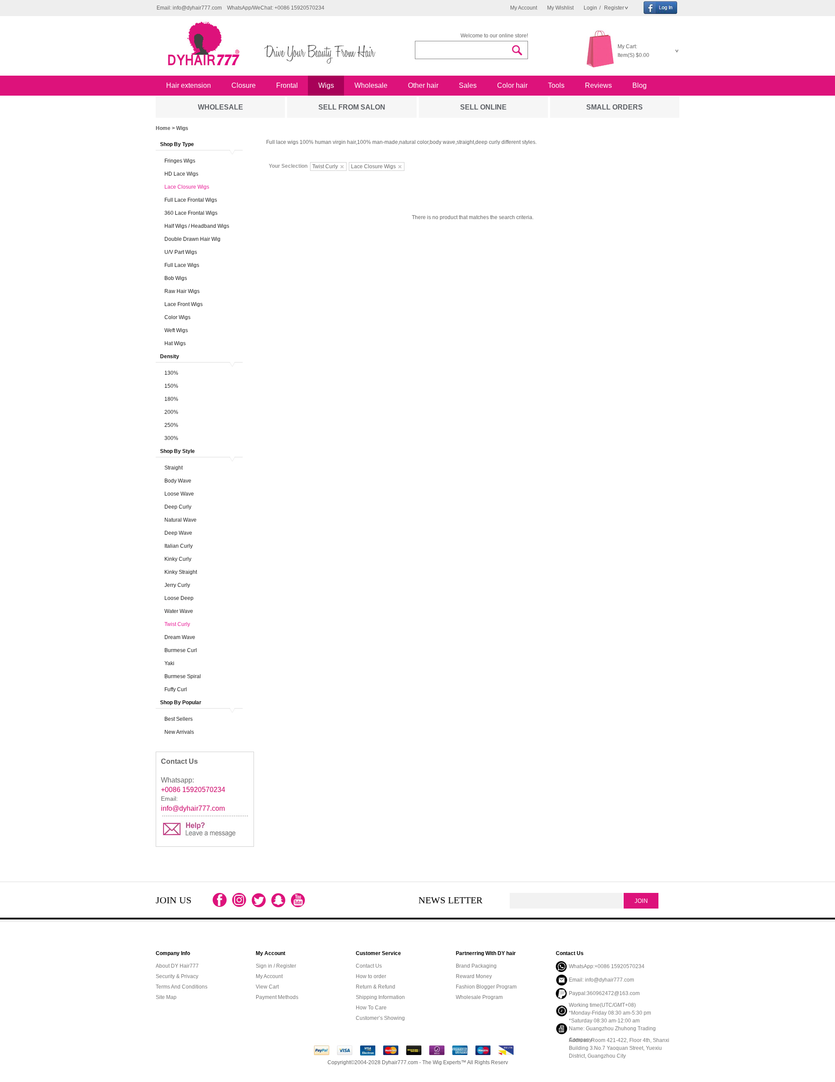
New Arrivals (179, 732)
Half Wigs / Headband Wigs (196, 226)
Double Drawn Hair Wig (192, 239)
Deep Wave (178, 533)
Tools (556, 85)
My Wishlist (560, 8)
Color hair (512, 85)
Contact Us (369, 966)
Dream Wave (179, 637)
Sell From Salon (351, 107)
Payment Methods (277, 997)
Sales (468, 85)
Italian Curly (178, 546)
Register (613, 8)
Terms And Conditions (181, 987)
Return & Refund (375, 987)
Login (590, 8)
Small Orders (614, 107)
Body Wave (177, 481)
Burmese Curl (180, 650)
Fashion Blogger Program (486, 987)
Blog (639, 85)
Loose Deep (179, 598)
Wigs (326, 85)
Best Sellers (178, 719)
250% (171, 425)
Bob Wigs (175, 278)
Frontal (287, 85)
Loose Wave (179, 494)
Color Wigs (177, 317)
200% (171, 412)
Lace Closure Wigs (186, 187)
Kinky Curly (177, 559)
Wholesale (370, 85)
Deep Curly (177, 507)
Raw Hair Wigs (182, 291)
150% (171, 386)
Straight (173, 468)
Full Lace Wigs (181, 265)
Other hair (423, 85)
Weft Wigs (176, 330)
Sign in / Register (276, 966)
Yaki (169, 663)
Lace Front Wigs (183, 304)
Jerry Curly (177, 585)
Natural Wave (180, 520)
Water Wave (178, 611)
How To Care (371, 1008)
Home (163, 128)
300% (171, 438)
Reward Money (474, 976)
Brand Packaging (476, 966)
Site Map (166, 997)
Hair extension (188, 85)
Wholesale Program (479, 997)
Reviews (598, 85)
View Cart (267, 987)
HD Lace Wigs (181, 174)
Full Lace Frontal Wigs (190, 200)
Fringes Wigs (179, 161)
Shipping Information (380, 997)
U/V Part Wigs (180, 252)
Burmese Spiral (182, 676)
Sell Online (483, 107)
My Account (523, 8)
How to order (371, 976)
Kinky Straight (180, 572)
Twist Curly (177, 624)
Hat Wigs (175, 343)
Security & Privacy (177, 976)
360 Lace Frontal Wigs (190, 213)
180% (171, 399)
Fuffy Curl (175, 689)
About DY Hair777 (177, 966)
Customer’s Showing (380, 1018)
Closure (243, 85)
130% (171, 373)
